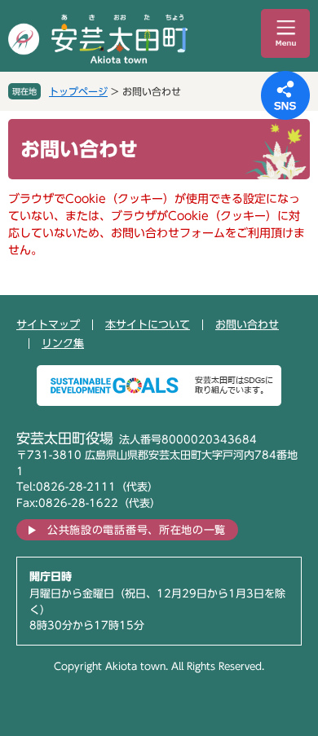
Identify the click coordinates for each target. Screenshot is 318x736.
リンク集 (63, 343)
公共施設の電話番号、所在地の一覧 (136, 530)
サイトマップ (48, 325)
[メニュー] (285, 33)
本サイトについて (147, 325)
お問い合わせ (247, 325)
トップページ (78, 91)
